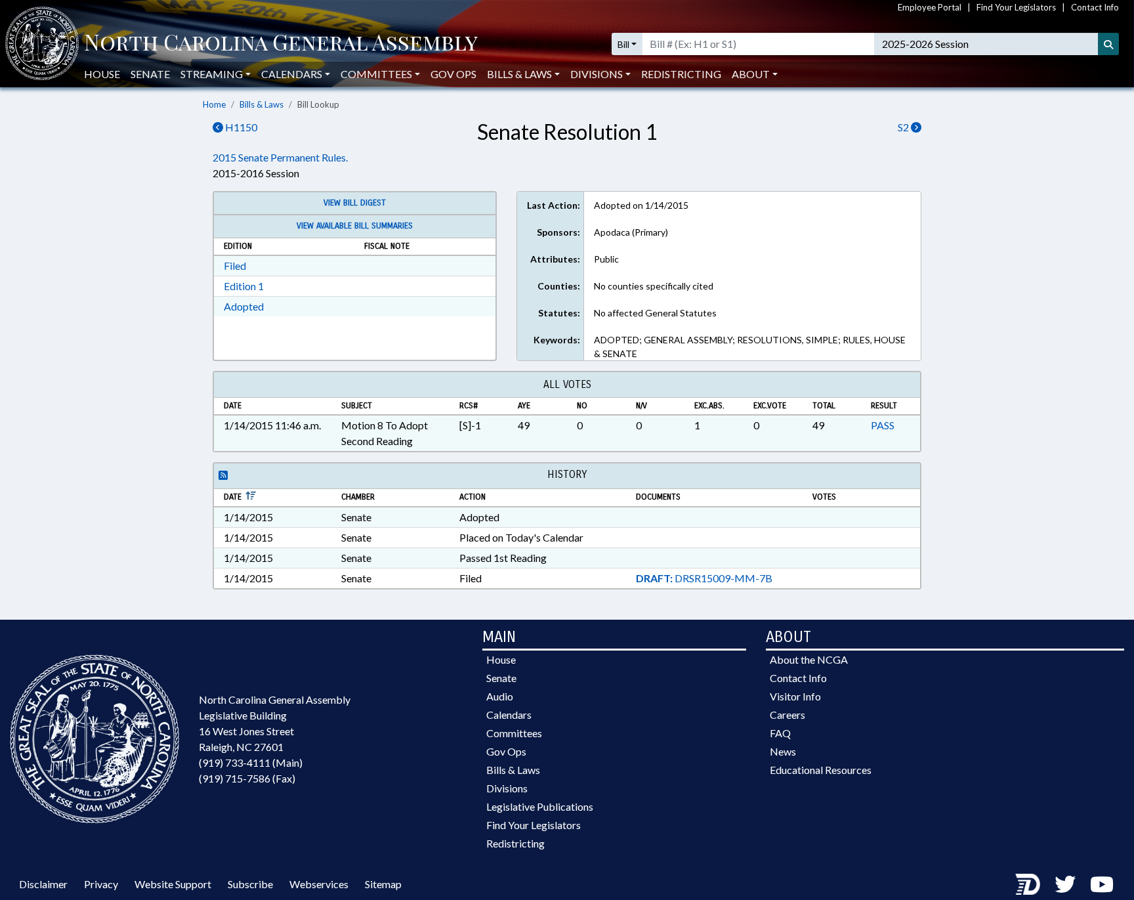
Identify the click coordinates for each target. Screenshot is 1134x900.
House (102, 74)
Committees (514, 733)
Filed (235, 265)
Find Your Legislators (1016, 7)
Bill (623, 44)
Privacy (101, 884)
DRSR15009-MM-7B (704, 578)
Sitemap (383, 884)
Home (214, 104)
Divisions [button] (596, 74)
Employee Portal (929, 7)
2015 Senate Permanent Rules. (280, 157)
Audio (499, 696)
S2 (904, 127)
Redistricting (681, 74)
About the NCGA (809, 659)
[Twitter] (1065, 884)
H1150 (240, 127)
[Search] (1108, 44)
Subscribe (250, 884)
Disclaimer (43, 884)
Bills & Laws (262, 104)
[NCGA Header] (281, 44)
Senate (150, 74)
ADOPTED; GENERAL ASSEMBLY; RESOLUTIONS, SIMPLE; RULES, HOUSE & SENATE (750, 346)
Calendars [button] (291, 74)
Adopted (244, 306)
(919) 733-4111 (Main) (251, 762)
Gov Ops (453, 74)
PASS (882, 425)
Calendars (509, 714)
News (783, 751)
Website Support (173, 884)
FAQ (780, 733)
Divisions (507, 788)
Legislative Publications (539, 806)
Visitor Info (795, 696)
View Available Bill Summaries (355, 226)
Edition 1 (244, 286)
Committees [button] (376, 74)
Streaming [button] (211, 74)
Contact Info (1095, 7)
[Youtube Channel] (1102, 884)
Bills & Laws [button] (519, 74)
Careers (787, 714)
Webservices (318, 884)
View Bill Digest (355, 203)
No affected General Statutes (655, 312)
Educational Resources (821, 769)
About (751, 74)
